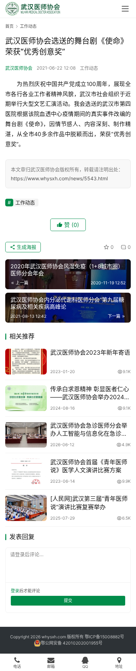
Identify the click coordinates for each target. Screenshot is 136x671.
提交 (68, 600)
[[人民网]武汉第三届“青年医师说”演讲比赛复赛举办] (26, 508)
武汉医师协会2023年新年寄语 (90, 352)
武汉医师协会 (18, 68)
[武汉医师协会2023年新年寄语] (26, 361)
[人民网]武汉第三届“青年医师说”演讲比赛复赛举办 (89, 502)
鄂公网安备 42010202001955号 (72, 643)
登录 (15, 590)
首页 (9, 26)
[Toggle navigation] (125, 8)
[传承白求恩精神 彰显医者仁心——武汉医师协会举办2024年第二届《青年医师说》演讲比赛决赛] (26, 398)
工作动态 (89, 68)
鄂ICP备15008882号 (104, 636)
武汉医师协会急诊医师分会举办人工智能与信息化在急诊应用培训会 (88, 430)
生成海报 (25, 247)
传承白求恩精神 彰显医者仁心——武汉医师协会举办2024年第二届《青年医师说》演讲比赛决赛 (90, 393)
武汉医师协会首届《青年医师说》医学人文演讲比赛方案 (88, 466)
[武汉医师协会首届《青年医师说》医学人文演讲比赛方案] (26, 471)
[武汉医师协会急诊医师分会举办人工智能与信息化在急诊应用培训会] (26, 435)
